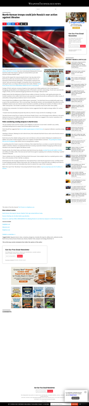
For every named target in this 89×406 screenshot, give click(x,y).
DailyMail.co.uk (6, 224)
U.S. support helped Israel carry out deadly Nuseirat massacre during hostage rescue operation (78, 188)
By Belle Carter (79, 81)
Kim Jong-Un (43, 237)
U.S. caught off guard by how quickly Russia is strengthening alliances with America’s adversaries (78, 92)
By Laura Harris (79, 144)
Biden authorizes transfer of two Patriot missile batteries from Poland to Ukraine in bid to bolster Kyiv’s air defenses (78, 121)
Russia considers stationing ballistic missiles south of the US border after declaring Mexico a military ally (78, 174)
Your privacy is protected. (73, 49)
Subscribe (74, 404)
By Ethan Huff (78, 88)
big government (15, 237)
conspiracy (25, 237)
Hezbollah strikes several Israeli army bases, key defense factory (78, 200)
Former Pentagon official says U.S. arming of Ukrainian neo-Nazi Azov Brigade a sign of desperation (78, 194)
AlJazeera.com (6, 227)
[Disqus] (33, 331)
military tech (50, 237)
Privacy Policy (44, 401)
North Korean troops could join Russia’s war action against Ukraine (78, 72)
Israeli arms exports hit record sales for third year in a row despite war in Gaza (78, 142)
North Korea (5, 238)
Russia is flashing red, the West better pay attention (15, 216)
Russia (11, 238)
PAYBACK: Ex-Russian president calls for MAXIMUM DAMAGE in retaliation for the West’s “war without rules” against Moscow (78, 113)
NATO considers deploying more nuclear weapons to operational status (78, 79)
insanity (37, 237)
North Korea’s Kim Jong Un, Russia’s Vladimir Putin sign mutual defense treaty (22, 213)
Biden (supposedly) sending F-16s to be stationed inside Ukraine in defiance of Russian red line (78, 86)
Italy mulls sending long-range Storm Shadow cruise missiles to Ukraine (78, 135)
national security (58, 237)
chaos (20, 237)
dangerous (32, 237)
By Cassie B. (78, 96)
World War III (50, 238)
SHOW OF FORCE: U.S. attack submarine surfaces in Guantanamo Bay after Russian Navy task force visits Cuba (78, 149)
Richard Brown (14, 21)
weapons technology (41, 238)
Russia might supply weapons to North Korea (31, 129)
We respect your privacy (37, 397)
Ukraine (26, 238)
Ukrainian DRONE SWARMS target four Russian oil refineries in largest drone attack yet (78, 100)
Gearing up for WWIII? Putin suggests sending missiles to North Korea (77, 107)
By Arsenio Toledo (79, 109)
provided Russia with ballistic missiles (52, 150)
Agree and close (75, 398)
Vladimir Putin (31, 238)
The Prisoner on (22, 207)
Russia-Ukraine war (18, 238)
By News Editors (79, 161)
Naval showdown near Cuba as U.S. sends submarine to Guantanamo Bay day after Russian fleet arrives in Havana (79, 166)
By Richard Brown (79, 68)
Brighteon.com (30, 207)
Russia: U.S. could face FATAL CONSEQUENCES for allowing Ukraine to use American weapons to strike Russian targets (32, 218)
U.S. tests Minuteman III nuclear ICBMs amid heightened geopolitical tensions (78, 181)
